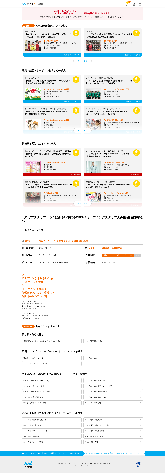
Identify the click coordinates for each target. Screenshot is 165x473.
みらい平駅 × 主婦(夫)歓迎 (94, 436)
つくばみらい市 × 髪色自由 (33, 397)
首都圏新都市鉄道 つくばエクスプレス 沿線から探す (42, 341)
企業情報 (60, 463)
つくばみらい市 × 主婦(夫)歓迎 (96, 397)
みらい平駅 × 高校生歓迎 (93, 420)
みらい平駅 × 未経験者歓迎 (94, 431)
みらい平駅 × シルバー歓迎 (33, 442)
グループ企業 (94, 463)
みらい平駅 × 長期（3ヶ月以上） (35, 420)
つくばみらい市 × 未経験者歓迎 (96, 392)
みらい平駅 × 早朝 (91, 442)
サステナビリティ (77, 463)
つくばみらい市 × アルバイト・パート (36, 392)
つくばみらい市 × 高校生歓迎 (95, 381)
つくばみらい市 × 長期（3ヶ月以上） (36, 381)
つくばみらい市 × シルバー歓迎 (34, 403)
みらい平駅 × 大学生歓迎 (32, 425)
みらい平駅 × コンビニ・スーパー (35, 364)
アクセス (67, 463)
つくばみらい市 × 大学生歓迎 (33, 386)
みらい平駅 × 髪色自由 (31, 436)
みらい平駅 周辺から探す (94, 341)
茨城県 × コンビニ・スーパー (33, 358)
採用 (86, 463)
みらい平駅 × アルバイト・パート (35, 431)
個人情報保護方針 (105, 463)
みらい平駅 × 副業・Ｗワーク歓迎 (97, 425)
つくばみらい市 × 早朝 (93, 403)
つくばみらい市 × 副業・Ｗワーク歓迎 (98, 386)
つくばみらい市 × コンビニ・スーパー (98, 358)
